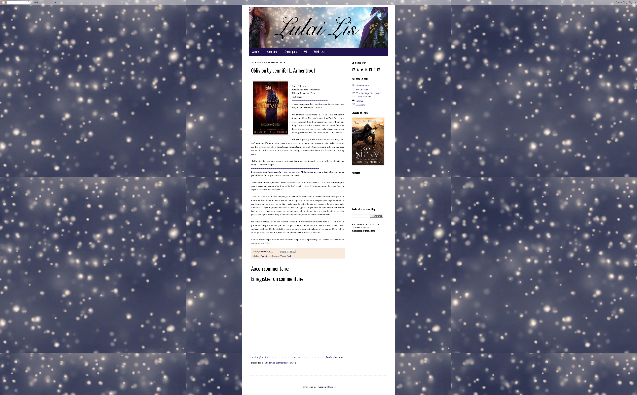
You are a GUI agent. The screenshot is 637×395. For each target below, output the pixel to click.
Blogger (331, 387)
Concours (360, 104)
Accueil (256, 51)
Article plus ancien (335, 357)
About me (272, 51)
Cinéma (359, 100)
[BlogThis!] (284, 251)
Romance (275, 256)
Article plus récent (261, 357)
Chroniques (290, 51)
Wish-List (319, 51)
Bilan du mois (362, 85)
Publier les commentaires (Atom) (281, 363)
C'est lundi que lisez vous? (368, 93)
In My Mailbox (364, 96)
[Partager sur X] (287, 251)
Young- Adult (285, 256)
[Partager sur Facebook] (290, 251)
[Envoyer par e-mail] (281, 251)
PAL (305, 51)
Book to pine (362, 89)
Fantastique (266, 256)
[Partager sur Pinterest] (294, 251)
